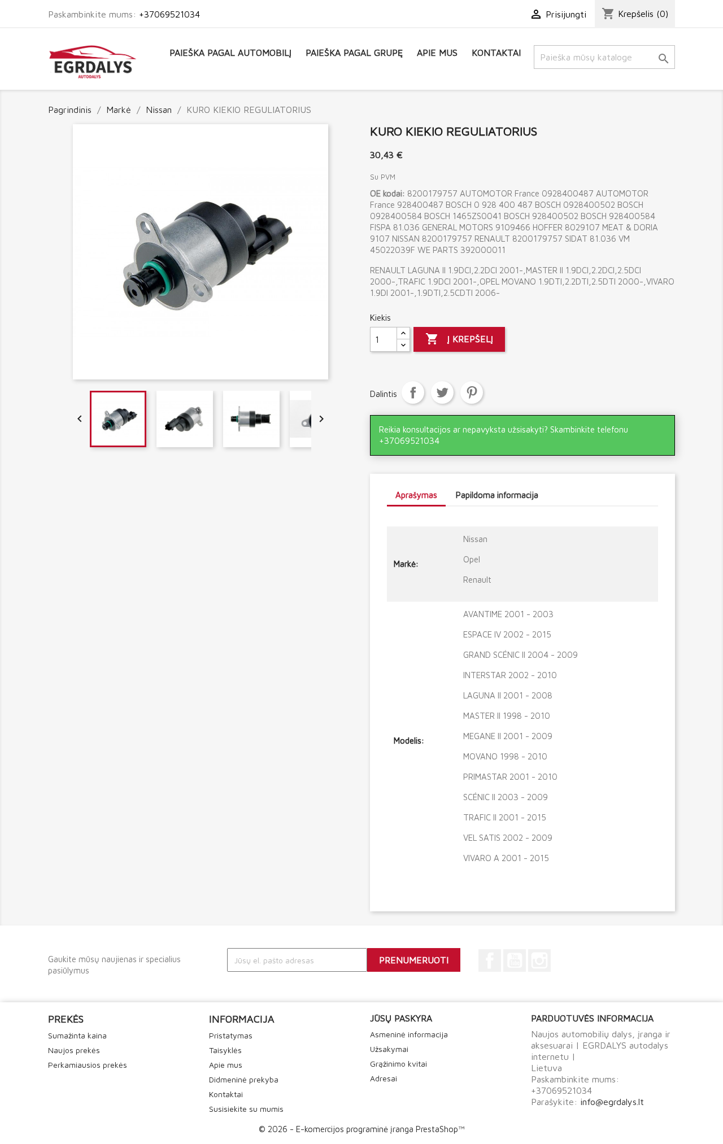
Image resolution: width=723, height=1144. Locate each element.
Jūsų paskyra (401, 1018)
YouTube (514, 960)
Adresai (383, 1078)
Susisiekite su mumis (246, 1109)
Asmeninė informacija (409, 1034)
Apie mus (437, 52)
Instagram (539, 960)
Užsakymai (389, 1049)
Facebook (489, 960)
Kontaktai (496, 52)
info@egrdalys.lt (612, 1102)
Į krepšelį (459, 339)
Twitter (442, 392)
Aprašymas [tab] (416, 495)
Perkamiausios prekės (87, 1064)
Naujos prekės (74, 1050)
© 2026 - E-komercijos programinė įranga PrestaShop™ (361, 1129)
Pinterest (471, 392)
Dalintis (413, 392)
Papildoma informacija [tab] (497, 495)
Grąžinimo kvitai (398, 1063)
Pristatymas (230, 1035)
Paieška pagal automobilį (230, 52)
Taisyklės (225, 1050)
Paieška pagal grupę (354, 52)
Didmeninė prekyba (243, 1079)
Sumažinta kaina (77, 1035)
